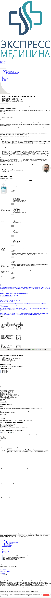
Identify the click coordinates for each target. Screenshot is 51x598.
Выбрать (12, 191)
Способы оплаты (5, 78)
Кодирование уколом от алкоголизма (12, 72)
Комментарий (2, 399)
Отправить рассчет (4, 402)
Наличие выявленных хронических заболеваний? (8, 395)
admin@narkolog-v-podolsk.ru (5, 571)
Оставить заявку (3, 438)
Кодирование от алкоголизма (9, 71)
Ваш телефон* (2, 401)
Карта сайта (4, 552)
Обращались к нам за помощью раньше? (7, 397)
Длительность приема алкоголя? (5, 391)
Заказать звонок (3, 68)
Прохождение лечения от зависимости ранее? (8, 394)
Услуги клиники (5, 70)
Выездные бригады (5, 551)
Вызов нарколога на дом (8, 543)
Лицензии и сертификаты (6, 76)
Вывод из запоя (7, 544)
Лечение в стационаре (8, 75)
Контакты (4, 80)
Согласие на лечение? (4, 393)
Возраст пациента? (3, 392)
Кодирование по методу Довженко (12, 73)
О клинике (4, 79)
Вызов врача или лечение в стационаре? (7, 390)
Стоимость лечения (5, 77)
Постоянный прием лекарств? (5, 396)
